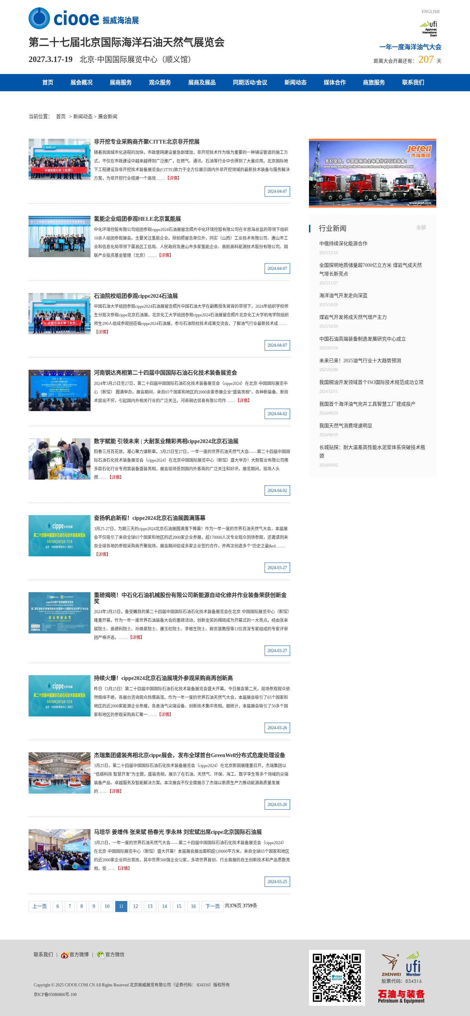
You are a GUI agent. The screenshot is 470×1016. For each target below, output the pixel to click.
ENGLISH (431, 11)
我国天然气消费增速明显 (345, 425)
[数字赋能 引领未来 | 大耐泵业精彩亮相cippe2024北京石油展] (59, 459)
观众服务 (160, 82)
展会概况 (82, 82)
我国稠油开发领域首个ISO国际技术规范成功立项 (371, 382)
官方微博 (79, 954)
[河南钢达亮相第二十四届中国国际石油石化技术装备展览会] (59, 390)
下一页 (212, 906)
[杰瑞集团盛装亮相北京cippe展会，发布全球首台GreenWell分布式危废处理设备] (59, 773)
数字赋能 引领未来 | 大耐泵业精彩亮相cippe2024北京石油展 (166, 441)
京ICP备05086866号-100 (55, 994)
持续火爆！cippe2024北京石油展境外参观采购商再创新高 (163, 678)
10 (107, 906)
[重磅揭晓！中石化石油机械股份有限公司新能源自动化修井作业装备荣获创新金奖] (59, 612)
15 (179, 906)
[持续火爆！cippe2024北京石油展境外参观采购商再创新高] (59, 695)
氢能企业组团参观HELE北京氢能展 (137, 219)
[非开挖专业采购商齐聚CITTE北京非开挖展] (59, 159)
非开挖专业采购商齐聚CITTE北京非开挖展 (147, 142)
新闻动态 (296, 82)
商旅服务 (374, 82)
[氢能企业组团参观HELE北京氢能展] (59, 236)
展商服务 (121, 82)
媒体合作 (335, 82)
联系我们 (413, 82)
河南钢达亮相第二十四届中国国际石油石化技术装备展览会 (165, 373)
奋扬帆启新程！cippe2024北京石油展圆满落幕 (149, 518)
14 (164, 906)
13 (150, 906)
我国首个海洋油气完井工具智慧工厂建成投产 (367, 404)
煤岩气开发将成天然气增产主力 (353, 317)
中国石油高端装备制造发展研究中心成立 (362, 339)
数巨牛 (135, 954)
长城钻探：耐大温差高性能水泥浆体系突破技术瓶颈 (372, 452)
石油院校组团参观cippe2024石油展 (136, 296)
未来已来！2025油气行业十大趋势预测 (360, 360)
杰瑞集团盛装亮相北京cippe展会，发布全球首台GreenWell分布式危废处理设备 (189, 755)
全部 (421, 227)
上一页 (39, 906)
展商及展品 (202, 82)
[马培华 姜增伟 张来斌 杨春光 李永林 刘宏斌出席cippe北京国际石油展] (59, 849)
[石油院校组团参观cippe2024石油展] (59, 313)
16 (193, 906)
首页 (47, 82)
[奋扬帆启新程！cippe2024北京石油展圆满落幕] (59, 535)
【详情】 (173, 178)
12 (135, 906)
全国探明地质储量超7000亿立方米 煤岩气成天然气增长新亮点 (370, 269)
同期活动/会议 (250, 82)
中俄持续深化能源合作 (343, 243)
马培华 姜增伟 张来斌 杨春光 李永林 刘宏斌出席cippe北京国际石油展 (178, 832)
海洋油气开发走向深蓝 (343, 295)
